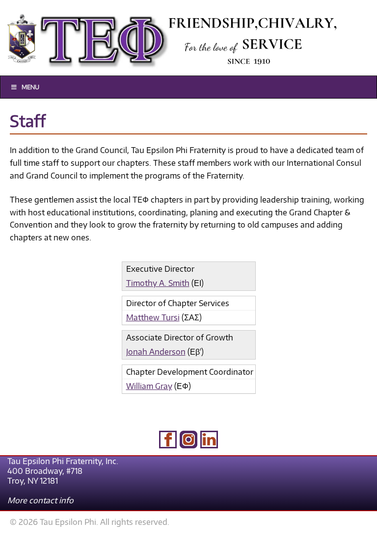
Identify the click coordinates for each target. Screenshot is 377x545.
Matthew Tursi (153, 317)
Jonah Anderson (156, 352)
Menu (30, 87)
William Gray (149, 386)
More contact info (40, 500)
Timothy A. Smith (157, 283)
